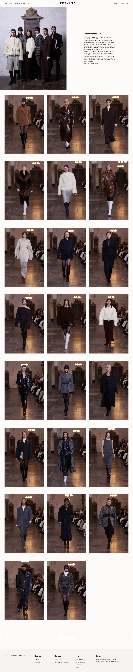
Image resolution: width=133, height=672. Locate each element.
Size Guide (37, 662)
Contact (37, 659)
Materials (78, 667)
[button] (5, 3)
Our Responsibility (80, 662)
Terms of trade (58, 659)
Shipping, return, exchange (62, 662)
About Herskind (79, 659)
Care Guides (79, 664)
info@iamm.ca (115, 661)
